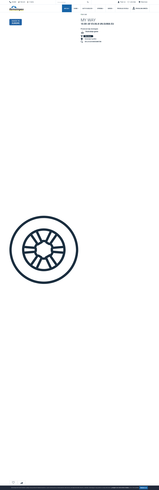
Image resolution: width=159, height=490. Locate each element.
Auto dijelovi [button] (87, 8)
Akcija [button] (66, 8)
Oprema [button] (100, 8)
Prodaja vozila (122, 8)
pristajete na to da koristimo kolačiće (120, 487)
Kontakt (14, 2)
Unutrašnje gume (91, 31)
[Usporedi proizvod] (22, 482)
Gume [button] (75, 8)
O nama (31, 2)
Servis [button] (110, 8)
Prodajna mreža (142, 8)
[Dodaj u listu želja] (13, 482)
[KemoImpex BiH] (16, 8)
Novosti (22, 2)
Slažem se (143, 488)
